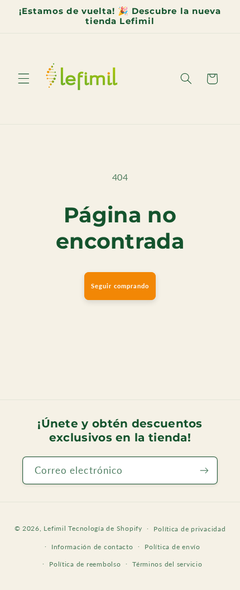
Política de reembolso (85, 564)
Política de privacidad (189, 528)
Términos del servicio (167, 564)
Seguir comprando (120, 286)
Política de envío (172, 546)
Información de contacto (92, 546)
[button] (23, 79)
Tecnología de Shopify (105, 528)
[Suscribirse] (204, 470)
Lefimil (55, 528)
